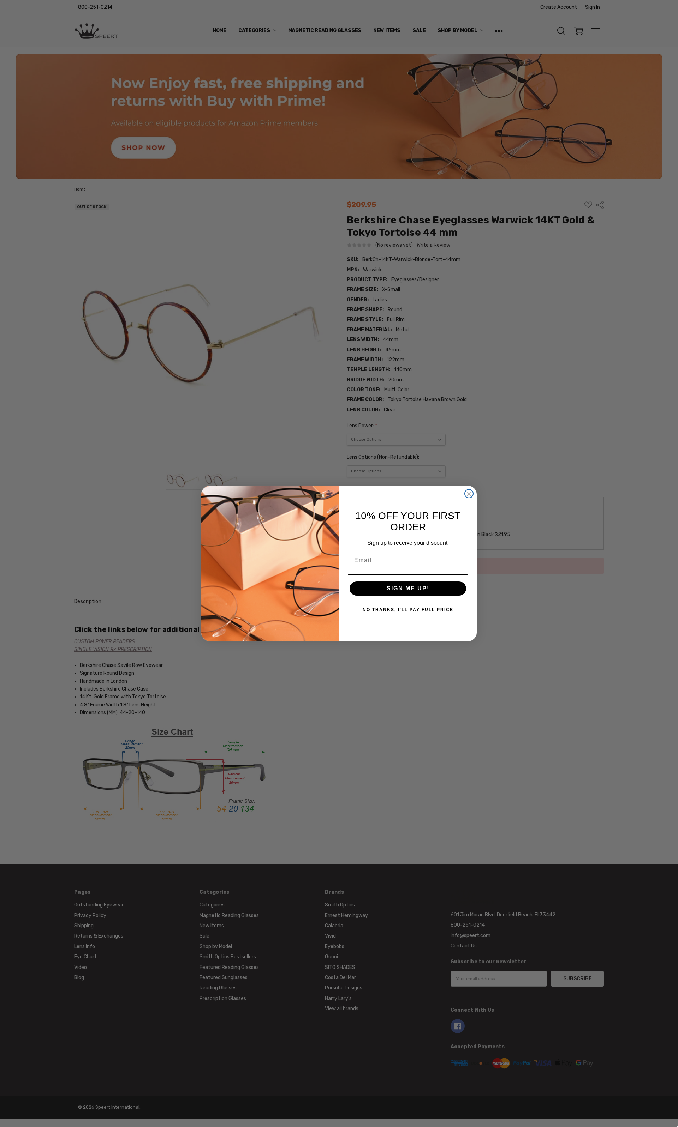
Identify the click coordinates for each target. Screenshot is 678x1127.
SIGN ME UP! (408, 588)
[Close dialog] (469, 493)
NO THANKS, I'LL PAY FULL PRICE (408, 609)
